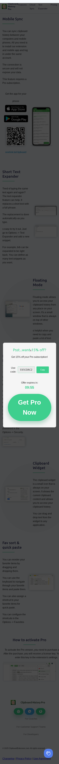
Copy (42, 370)
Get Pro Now (29, 407)
